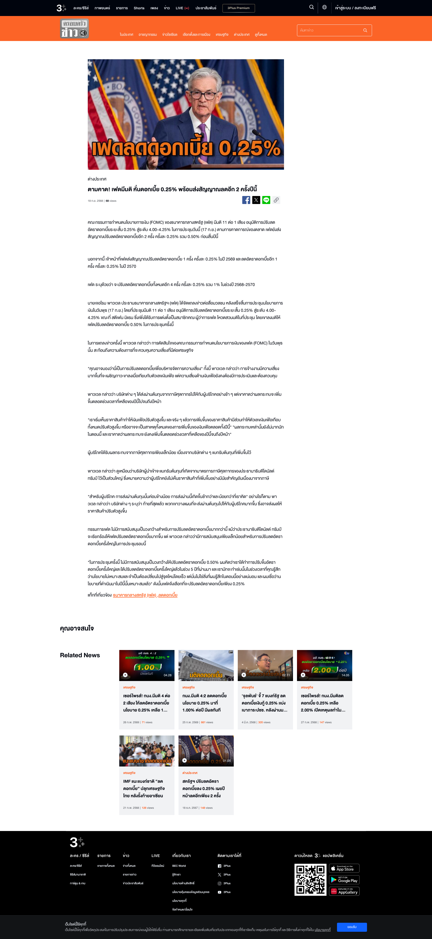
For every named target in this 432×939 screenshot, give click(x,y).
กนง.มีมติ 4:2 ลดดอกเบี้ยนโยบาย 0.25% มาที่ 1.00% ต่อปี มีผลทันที (204, 703)
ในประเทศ (126, 35)
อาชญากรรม (148, 35)
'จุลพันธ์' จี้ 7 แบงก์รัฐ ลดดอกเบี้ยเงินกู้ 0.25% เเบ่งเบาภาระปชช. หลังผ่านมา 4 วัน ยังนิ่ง (265, 703)
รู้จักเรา (176, 874)
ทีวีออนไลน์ (158, 866)
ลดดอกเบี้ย (168, 595)
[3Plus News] (85, 29)
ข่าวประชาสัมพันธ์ (133, 883)
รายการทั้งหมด (105, 866)
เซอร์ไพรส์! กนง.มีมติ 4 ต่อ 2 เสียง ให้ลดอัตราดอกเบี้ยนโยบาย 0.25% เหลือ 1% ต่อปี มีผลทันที (146, 703)
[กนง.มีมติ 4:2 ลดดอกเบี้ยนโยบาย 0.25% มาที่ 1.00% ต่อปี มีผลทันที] (206, 665)
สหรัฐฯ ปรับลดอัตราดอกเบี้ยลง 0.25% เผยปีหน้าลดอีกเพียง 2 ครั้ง (203, 789)
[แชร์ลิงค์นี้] (276, 200)
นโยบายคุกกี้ (179, 900)
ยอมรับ (352, 927)
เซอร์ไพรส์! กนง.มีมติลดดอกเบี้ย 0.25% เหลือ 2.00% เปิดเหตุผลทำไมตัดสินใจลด (322, 703)
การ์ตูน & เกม (78, 883)
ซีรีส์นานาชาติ (78, 874)
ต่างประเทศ (242, 35)
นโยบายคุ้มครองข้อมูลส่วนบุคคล (191, 892)
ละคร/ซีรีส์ (76, 866)
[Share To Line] (266, 200)
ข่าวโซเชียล (169, 35)
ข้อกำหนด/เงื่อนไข (182, 909)
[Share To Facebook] (246, 200)
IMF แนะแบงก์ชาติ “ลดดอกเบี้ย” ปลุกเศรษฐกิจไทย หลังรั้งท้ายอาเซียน (144, 789)
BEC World (179, 866)
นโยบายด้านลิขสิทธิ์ (183, 883)
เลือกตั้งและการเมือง (196, 35)
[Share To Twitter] (256, 200)
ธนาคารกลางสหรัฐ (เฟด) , (135, 595)
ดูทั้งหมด (261, 35)
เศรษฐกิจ (222, 35)
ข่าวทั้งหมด (129, 866)
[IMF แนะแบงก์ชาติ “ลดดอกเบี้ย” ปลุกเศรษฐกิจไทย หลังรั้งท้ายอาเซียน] (146, 751)
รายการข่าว (129, 874)
